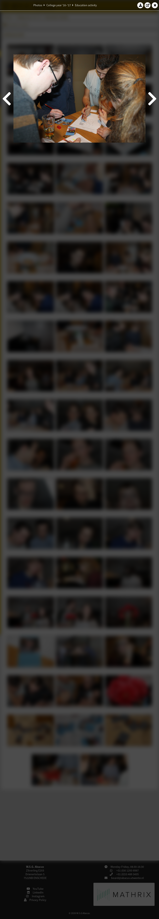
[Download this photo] (140, 5)
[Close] (155, 5)
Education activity (86, 5)
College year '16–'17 (58, 5)
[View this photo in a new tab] (148, 5)
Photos (37, 5)
